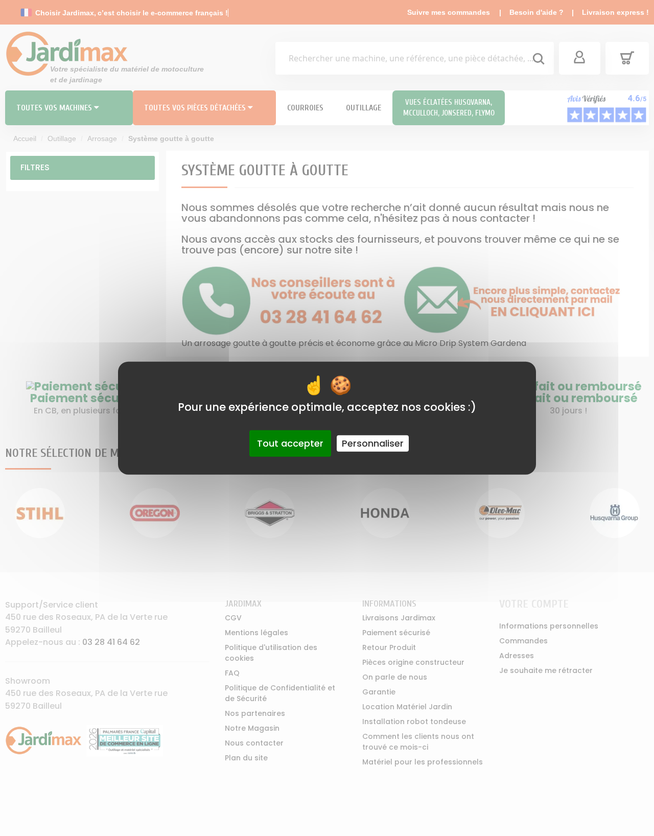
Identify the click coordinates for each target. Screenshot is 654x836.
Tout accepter (290, 443)
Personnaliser (373, 443)
